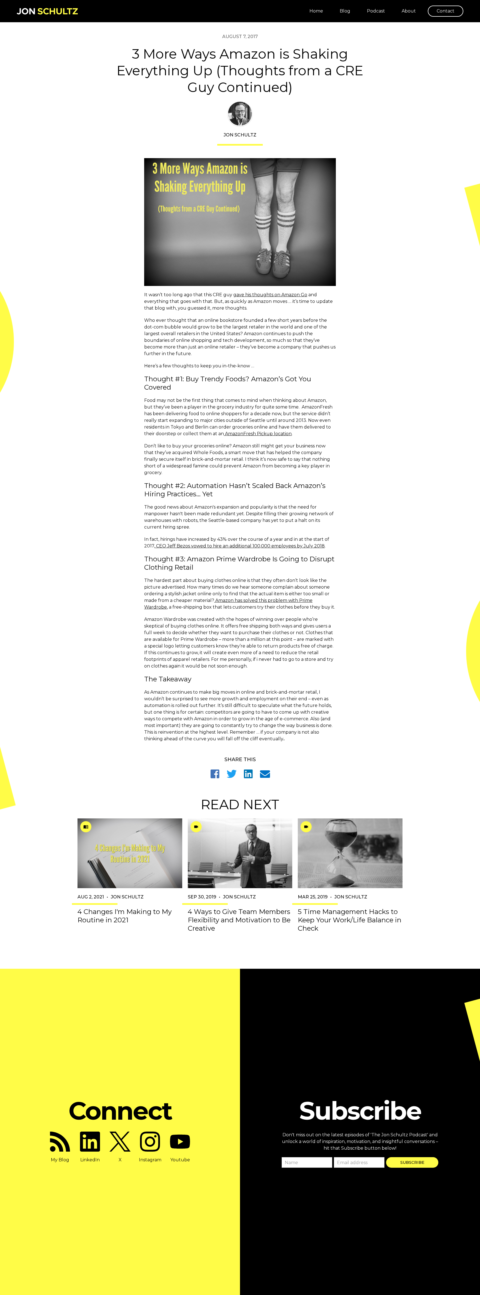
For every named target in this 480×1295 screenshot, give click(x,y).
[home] (47, 11)
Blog (345, 11)
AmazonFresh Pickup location (258, 433)
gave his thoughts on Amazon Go (270, 294)
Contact (445, 11)
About (409, 11)
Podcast (376, 11)
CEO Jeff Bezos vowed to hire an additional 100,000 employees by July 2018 (240, 546)
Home (316, 11)
